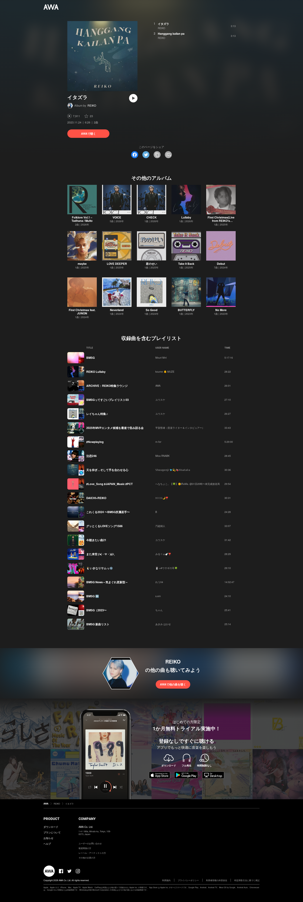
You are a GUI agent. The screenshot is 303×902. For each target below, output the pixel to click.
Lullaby (186, 217)
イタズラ (163, 24)
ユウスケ (160, 399)
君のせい (151, 264)
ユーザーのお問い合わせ (90, 843)
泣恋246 (91, 456)
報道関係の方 (85, 848)
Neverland (117, 310)
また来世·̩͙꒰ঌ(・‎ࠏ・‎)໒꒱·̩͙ (100, 554)
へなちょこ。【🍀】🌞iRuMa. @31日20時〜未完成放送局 (187, 484)
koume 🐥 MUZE (164, 371)
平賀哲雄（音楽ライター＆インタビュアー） (179, 427)
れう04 (159, 582)
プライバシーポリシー (188, 880)
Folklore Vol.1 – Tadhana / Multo (82, 219)
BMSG (90, 358)
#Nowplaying (95, 442)
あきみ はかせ (163, 624)
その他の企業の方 (87, 857)
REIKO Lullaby (96, 372)
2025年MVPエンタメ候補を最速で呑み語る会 (115, 428)
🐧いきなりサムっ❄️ (99, 568)
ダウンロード (50, 827)
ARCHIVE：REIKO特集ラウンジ (107, 386)
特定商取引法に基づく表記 (247, 880)
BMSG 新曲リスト (97, 624)
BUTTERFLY (186, 310)
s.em (158, 596)
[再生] (133, 98)
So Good (151, 310)
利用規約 (166, 880)
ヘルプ (47, 843)
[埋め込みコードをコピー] (168, 154)
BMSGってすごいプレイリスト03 (107, 400)
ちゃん (159, 610)
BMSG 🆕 (92, 596)
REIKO (91, 105)
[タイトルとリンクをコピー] (157, 154)
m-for (158, 441)
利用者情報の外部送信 (216, 880)
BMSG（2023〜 (96, 610)
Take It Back (186, 264)
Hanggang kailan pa (171, 34)
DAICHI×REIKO (96, 498)
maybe (82, 264)
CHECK (151, 217)
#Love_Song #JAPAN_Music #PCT (109, 484)
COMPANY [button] (87, 819)
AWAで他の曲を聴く (173, 684)
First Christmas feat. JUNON (82, 311)
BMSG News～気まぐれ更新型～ (107, 582)
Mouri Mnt (161, 357)
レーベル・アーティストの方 (92, 852)
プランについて (52, 832)
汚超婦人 (160, 526)
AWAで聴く (88, 134)
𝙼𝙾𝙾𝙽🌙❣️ (161, 498)
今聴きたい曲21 (96, 540)
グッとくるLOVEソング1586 (104, 526)
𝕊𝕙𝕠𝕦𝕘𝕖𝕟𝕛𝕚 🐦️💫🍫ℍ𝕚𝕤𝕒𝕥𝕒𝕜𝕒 (172, 470)
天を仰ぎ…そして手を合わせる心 (107, 470)
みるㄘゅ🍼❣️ (163, 554)
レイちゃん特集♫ (97, 414)
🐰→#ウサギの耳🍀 (166, 568)
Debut (221, 264)
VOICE (117, 217)
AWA (157, 385)
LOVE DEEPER (117, 264)
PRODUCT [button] (51, 819)
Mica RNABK (162, 455)
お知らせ (48, 838)
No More (221, 310)
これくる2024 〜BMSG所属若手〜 (108, 512)
